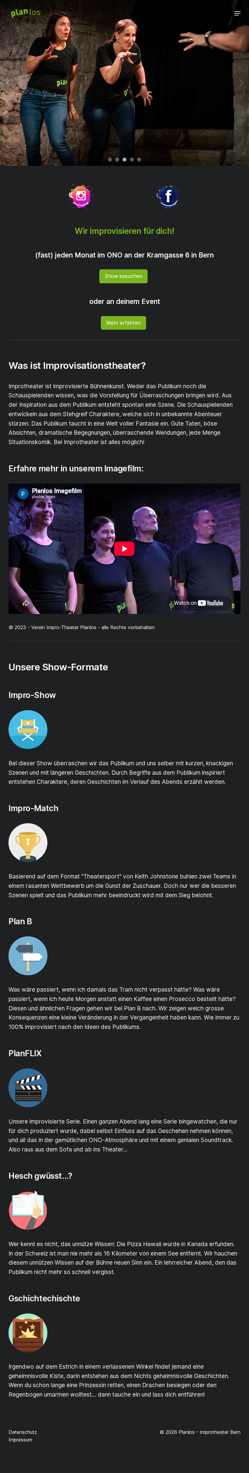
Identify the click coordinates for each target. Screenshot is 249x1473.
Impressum (20, 1440)
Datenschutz (23, 1432)
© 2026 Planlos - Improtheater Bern (199, 1432)
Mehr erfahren (123, 323)
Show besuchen (123, 276)
